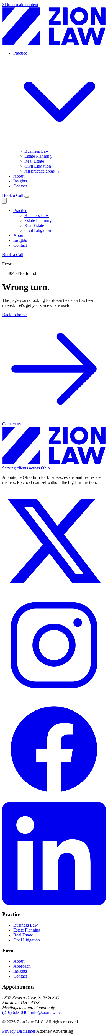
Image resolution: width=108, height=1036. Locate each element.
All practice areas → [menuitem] (42, 171)
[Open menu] (26, 197)
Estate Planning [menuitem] (38, 156)
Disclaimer (26, 1031)
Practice (20, 210)
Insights (20, 181)
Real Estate (34, 225)
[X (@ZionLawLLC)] (54, 591)
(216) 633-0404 (16, 1012)
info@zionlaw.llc (46, 1012)
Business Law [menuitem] (36, 151)
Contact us (11, 424)
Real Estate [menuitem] (34, 161)
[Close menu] (4, 201)
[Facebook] (54, 799)
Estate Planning (38, 220)
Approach (22, 966)
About (18, 176)
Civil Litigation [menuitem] (37, 166)
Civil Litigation (37, 230)
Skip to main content (20, 4)
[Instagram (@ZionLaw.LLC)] (54, 695)
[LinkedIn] (54, 903)
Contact (20, 186)
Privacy (9, 1031)
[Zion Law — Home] (54, 43)
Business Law (36, 215)
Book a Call (13, 195)
